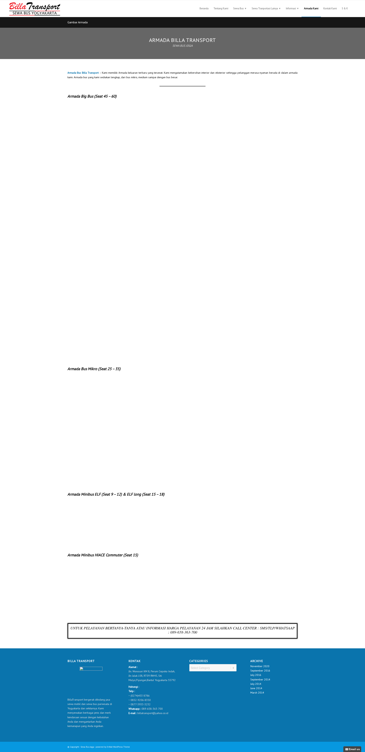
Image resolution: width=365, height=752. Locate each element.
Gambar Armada (77, 22)
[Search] (354, 8)
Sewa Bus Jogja (87, 747)
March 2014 (257, 692)
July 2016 (255, 675)
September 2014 (260, 679)
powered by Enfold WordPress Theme (113, 747)
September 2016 (260, 670)
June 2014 (256, 688)
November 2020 (259, 666)
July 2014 (255, 684)
